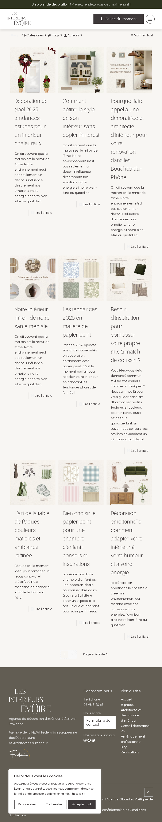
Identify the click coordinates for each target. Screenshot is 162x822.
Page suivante (94, 654)
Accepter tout (81, 804)
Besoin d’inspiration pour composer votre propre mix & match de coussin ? (126, 334)
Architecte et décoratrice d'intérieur (131, 715)
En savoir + (79, 794)
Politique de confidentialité (104, 810)
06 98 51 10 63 (93, 705)
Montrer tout (143, 35)
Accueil (126, 699)
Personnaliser (27, 804)
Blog (124, 747)
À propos (127, 705)
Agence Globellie (119, 799)
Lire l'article (43, 213)
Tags (55, 35)
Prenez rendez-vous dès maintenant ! (101, 4)
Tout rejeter (54, 804)
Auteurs (74, 35)
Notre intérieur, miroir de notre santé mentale (32, 318)
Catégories (35, 35)
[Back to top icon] (148, 792)
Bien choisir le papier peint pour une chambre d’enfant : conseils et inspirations (79, 538)
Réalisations (130, 752)
